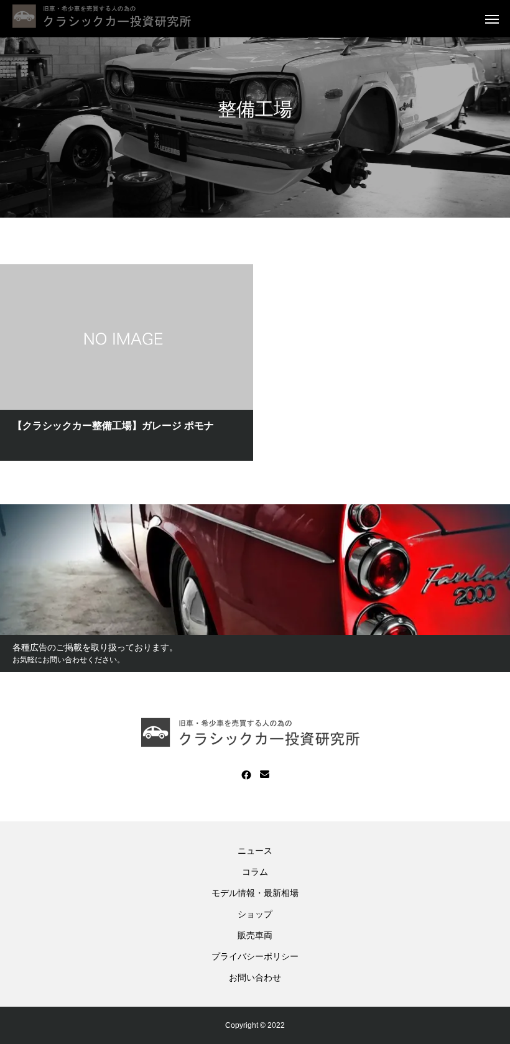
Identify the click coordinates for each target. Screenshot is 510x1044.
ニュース (255, 850)
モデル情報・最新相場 (255, 893)
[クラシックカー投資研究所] (105, 18)
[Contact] (264, 775)
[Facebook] (246, 775)
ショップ (255, 914)
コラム (255, 871)
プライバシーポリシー (255, 956)
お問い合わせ (255, 977)
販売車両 (255, 935)
